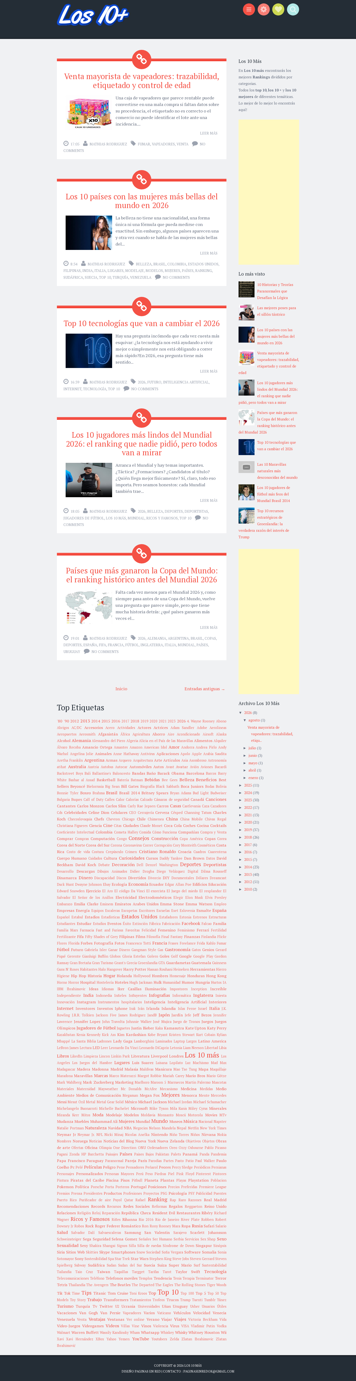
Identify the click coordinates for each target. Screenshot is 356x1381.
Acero (110, 727)
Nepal (181, 1128)
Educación (217, 884)
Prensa (76, 1193)
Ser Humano (162, 1239)
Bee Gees (170, 780)
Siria (61, 1252)
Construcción (164, 838)
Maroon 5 (158, 1082)
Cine (108, 825)
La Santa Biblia (83, 1041)
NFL (99, 1134)
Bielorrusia (95, 786)
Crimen (131, 851)
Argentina (178, 638)
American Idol (155, 747)
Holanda (124, 975)
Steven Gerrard (202, 1258)
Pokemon (65, 1186)
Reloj (96, 1213)
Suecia (91, 277)
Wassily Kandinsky (114, 1332)
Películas (93, 1167)
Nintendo (159, 1134)
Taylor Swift (187, 1271)
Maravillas (83, 1075)
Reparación (111, 1213)
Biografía (147, 786)
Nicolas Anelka (137, 1134)
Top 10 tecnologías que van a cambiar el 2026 (142, 323)
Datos (210, 858)
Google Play (203, 956)
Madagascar (66, 1069)
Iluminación (155, 988)
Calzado (146, 799)
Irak (132, 1008)
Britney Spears (154, 793)
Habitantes (88, 969)
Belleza (144, 264)
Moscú (181, 1115)
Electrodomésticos (155, 897)
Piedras (160, 1173)
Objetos (208, 1141)
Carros (163, 806)
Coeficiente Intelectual (75, 832)
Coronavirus (132, 845)
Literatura (140, 1056)
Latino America (212, 1041)
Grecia (132, 963)
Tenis (177, 1278)
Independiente (69, 995)
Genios (208, 949)
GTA (161, 963)
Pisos (125, 1180)
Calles (110, 799)
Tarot (167, 1271)
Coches (189, 825)
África (125, 734)
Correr (148, 845)
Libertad (211, 1047)
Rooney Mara (169, 1226)
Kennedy (94, 1034)
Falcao (206, 923)
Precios (174, 1187)
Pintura (63, 1180)
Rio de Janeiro (167, 1219)
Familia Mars (67, 930)
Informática (181, 995)
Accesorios (93, 727)
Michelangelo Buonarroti (77, 1108)
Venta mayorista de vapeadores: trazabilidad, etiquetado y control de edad (141, 80)
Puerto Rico (67, 1200)
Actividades (126, 727)
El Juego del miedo (182, 891)
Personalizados (89, 1173)
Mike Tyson (158, 1108)
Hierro (221, 969)
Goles (164, 956)
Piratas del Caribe (87, 1180)
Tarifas (153, 1271)
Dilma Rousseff (213, 871)
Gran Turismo (102, 963)
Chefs (99, 819)
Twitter (106, 1306)
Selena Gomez (124, 1239)
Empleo (220, 904)
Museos (175, 1121)
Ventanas (115, 1319)
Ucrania (128, 1306)
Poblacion (218, 1180)
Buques (76, 799)
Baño (151, 773)
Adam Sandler (182, 727)
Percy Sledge (182, 1167)
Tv (95, 1306)
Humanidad (171, 982)
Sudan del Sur (130, 1265)
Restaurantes (188, 1213)
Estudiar (84, 923)
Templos (145, 1278)
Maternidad (86, 1089)
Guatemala (201, 962)
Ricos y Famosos (162, 518)
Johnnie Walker (139, 1021)
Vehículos (182, 1312)
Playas (181, 1180)
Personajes (65, 1173)
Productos (113, 1193)
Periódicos (202, 1167)
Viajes (180, 1319)
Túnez (221, 1300)
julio (252, 747)
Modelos (154, 270)
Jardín (177, 1015)
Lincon (104, 1056)
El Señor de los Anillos (92, 897)
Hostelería (105, 982)
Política (82, 1186)
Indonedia (104, 995)
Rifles (116, 1219)
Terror (220, 1278)
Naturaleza (96, 1128)
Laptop (179, 1041)
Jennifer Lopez (87, 1021)
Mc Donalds (131, 1089)
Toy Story (77, 1300)
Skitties (92, 1252)
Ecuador (156, 884)
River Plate (190, 1219)
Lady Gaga (122, 1041)
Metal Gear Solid (110, 1102)
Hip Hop (78, 975)
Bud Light (201, 793)
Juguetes (123, 1028)
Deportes (174, 511)
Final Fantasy (172, 936)
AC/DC (76, 727)
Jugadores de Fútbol (83, 518)
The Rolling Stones (190, 1285)
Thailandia (77, 1285)
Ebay (106, 884)
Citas (118, 825)
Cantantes (66, 806)
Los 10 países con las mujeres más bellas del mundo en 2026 (142, 200)
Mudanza (65, 1121)
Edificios (200, 884)
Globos (115, 956)
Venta (182, 144)
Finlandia (208, 936)
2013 (85, 721)
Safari (209, 1226)
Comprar (65, 838)
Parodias (155, 1160)
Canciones (216, 799)
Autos (158, 766)
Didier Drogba (142, 871)
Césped (177, 812)
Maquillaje (218, 1069)
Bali (88, 773)
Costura (98, 851)
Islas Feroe (187, 1008)
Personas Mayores (119, 1173)
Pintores (219, 1173)
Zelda (174, 1339)
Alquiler (220, 740)
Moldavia (148, 1115)
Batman (137, 780)
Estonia (185, 917)
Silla (132, 1245)
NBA (128, 1128)
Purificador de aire (95, 1200)
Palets (176, 1154)
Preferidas (189, 1187)
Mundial (136, 518)
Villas (125, 1326)
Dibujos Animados (112, 871)
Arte (158, 760)
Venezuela (140, 277)
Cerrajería (146, 812)
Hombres (160, 975)
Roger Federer (107, 1226)
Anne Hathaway (126, 753)
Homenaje (178, 976)
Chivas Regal (215, 819)
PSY (191, 1193)
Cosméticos (206, 845)
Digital (193, 871)
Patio (190, 1160)
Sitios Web (75, 1252)
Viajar (166, 1319)
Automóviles (140, 766)
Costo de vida (78, 851)
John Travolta (113, 1021)
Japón (164, 1015)
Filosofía (153, 936)
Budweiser (218, 793)
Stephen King (160, 1258)
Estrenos (200, 917)
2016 (115, 721)
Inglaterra (151, 644)
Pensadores (135, 1167)
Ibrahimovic (76, 989)
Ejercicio (93, 890)
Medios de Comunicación (98, 1095)
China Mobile (191, 819)
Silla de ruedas (149, 1245)
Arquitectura (143, 760)
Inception (199, 989)
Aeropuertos (67, 734)
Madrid (116, 1069)
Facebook (191, 923)
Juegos (207, 1021)
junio (253, 755)
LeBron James (68, 1047)
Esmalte (203, 910)
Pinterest (203, 1173)
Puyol (117, 1200)
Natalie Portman (70, 1128)
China (172, 819)
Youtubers (159, 1339)
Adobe (202, 727)
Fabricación (171, 923)
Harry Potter (134, 969)
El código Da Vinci (129, 891)
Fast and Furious (109, 930)
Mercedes (218, 1095)
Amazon (136, 747)
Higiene (63, 976)
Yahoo (111, 1339)
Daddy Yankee (171, 858)
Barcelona (195, 773)
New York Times (213, 1128)
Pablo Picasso (215, 1147)
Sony (79, 1258)
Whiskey (167, 1332)
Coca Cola (173, 825)
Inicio (121, 688)
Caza (205, 806)
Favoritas (132, 930)
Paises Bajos (144, 1154)
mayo (253, 762)
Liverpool (159, 1056)
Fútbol (132, 644)
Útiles (221, 1306)
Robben (207, 1219)
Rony (154, 1226)
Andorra (187, 747)
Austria (93, 767)
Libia (222, 1047)
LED (96, 1047)
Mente (204, 1095)
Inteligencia (154, 1002)
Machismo (201, 1062)
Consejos (139, 838)
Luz (188, 1062)
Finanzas (192, 936)
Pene (121, 1167)
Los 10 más (116, 518)
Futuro (154, 382)
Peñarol (151, 1167)
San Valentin (157, 1232)
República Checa (136, 1213)
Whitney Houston (204, 1332)
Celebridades (75, 812)
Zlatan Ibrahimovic (197, 1339)
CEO (132, 812)
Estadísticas (110, 917)
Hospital (87, 982)
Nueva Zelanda (171, 1141)
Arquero (125, 760)
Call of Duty (93, 799)
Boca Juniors (192, 786)
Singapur (204, 1245)
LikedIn (76, 1056)
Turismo (65, 1306)
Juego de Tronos (186, 1021)
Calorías (132, 799)
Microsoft (139, 1108)
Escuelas (163, 910)
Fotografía (103, 943)
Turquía (120, 277)
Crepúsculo (114, 851)
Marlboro (142, 1082)
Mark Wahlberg (69, 1082)
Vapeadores (163, 144)
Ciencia (95, 825)
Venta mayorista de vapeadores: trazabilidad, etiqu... (270, 734)
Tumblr (210, 1300)
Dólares (202, 878)
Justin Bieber (142, 1028)
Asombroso (198, 760)
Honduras (196, 975)
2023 (172, 721)
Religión (84, 1213)
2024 (248, 792)
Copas (210, 638)
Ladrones (104, 1041)
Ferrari (203, 930)
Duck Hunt (65, 884)
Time (76, 1293)
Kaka (159, 1028)
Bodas (209, 786)
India (87, 270)
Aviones (207, 767)
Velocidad (201, 1312)
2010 (248, 889)
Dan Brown (194, 858)
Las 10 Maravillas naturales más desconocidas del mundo (277, 471)
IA (224, 982)
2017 (125, 721)
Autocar (121, 767)
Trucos (172, 1299)
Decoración (123, 864)
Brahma (99, 793)
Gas (160, 949)
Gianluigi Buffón (95, 956)
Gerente (74, 956)
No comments (176, 277)
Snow (141, 1252)
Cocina (203, 825)
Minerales (217, 1108)
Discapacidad (104, 878)
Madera (83, 1069)
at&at (61, 767)
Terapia (188, 1278)
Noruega (80, 1141)
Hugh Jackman (140, 982)
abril (252, 770)
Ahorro (158, 734)
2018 (135, 721)
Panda (204, 1154)
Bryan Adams (180, 793)
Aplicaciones (167, 753)
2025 (248, 785)
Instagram (86, 1002)
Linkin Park (120, 1056)
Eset (174, 910)
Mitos (85, 1115)
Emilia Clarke (86, 904)
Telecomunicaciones (73, 1278)
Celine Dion (98, 812)
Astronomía (217, 760)
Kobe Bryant (158, 1034)
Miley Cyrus (197, 1108)
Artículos (171, 760)
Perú (139, 1173)
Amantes (121, 747)
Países (187, 270)
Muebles (81, 1121)
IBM (60, 989)
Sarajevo (180, 1232)
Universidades (149, 1306)
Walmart (63, 1332)
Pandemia (218, 1154)
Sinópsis (219, 1245)
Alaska (221, 734)
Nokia (221, 1134)
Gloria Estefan (134, 956)
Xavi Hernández (79, 1339)
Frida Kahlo (206, 943)
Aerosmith (87, 734)
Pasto (179, 1160)
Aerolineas (217, 727)
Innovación (66, 1002)
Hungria (202, 982)
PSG (164, 1193)
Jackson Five (106, 1015)
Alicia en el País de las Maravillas (166, 740)
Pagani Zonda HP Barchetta (80, 1154)
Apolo (185, 753)
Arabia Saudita (214, 753)
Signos (122, 1245)
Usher (195, 1306)
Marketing (124, 1082)
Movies (211, 1115)
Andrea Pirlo (206, 747)
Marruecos (176, 1082)
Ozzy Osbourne (191, 1147)
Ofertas (77, 1147)
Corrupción (163, 845)
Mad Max (218, 1062)
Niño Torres (179, 1134)
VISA (185, 1326)
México (131, 1101)
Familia (219, 923)
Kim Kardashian (131, 1034)
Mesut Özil (76, 1102)
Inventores (85, 1008)
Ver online (135, 1319)
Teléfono (97, 1278)
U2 (117, 1306)
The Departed (143, 1285)
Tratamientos (140, 1300)
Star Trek (122, 1258)
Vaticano (164, 1313)
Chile (141, 819)
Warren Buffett (85, 1332)
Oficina (91, 1147)
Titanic (99, 1293)
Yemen (124, 1339)
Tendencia (163, 1278)
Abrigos (63, 727)
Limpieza (91, 1056)
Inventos (105, 1008)
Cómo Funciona (164, 832)
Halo (102, 969)
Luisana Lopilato (169, 1062)
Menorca (189, 1095)
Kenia (81, 1034)
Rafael (140, 1200)
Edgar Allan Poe (178, 884)
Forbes (87, 943)
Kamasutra (174, 1028)
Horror (73, 982)
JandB (152, 1015)
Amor (174, 747)
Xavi (60, 1339)
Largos (191, 1041)
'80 (59, 721)
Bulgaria (63, 799)
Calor (120, 799)
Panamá (190, 1154)
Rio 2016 (146, 1219)
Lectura (86, 1047)
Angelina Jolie (81, 753)
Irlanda (153, 1008)
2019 (144, 721)
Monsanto (166, 1115)
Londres (176, 1056)
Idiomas (108, 989)
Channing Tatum (197, 812)
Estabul (77, 917)
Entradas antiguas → (205, 688)
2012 (74, 721)
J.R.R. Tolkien (83, 1015)
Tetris (62, 1284)
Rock (89, 1226)
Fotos (119, 943)
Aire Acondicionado (184, 734)
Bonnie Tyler (67, 793)
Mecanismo (169, 1089)
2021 (163, 721)
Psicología (178, 1193)
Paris (142, 1160)
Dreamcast (218, 878)
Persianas (218, 1167)
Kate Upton (195, 1028)
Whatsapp (150, 1332)
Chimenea (156, 819)
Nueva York (145, 1141)
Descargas (86, 871)
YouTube (140, 1339)
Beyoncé (77, 786)
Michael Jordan (180, 1102)
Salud (62, 1232)
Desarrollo (65, 871)
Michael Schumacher (209, 1102)
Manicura (163, 1069)
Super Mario (180, 1265)
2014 (95, 721)
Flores (62, 943)
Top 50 (213, 1293)
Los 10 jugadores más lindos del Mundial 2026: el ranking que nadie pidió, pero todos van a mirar (141, 444)
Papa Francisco (71, 1160)
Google (185, 956)
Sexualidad (67, 1245)
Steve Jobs (180, 1258)
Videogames (93, 1325)
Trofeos (159, 1300)
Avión (194, 767)
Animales (103, 753)
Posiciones (157, 1186)
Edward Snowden (71, 891)
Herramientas (202, 969)
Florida (73, 943)
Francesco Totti (138, 943)
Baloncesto (121, 773)
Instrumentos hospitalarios (120, 1002)
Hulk (158, 982)
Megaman (130, 1095)
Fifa (102, 644)
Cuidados (95, 858)
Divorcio (154, 878)
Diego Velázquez (171, 871)
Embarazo (64, 904)
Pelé (79, 1167)
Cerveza (162, 812)
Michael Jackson (152, 1101)
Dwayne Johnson (88, 884)
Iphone (121, 1008)
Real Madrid (215, 1199)
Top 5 (200, 1293)
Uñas (166, 1306)
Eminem (106, 904)
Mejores (170, 1094)
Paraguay (94, 1160)
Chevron (113, 819)
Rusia (197, 1226)
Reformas (159, 1206)
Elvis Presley (215, 897)
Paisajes (112, 1154)
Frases (173, 943)
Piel (171, 1173)
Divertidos (137, 877)
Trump (185, 1300)
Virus (174, 1325)
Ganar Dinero (119, 949)
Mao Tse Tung (185, 1069)
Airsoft (208, 734)
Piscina (112, 1180)
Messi (62, 1101)
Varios (149, 1312)
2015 (105, 721)
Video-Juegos (68, 1325)
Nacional (206, 1121)
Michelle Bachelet (114, 1108)
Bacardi (220, 767)
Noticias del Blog (118, 1141)
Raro (182, 1200)
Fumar (144, 144)
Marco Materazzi (122, 1075)
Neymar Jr (66, 1134)
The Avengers (97, 1285)
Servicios (192, 1239)
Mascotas (219, 1082)
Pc (72, 1167)
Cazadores (218, 806)
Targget (138, 1271)
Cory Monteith (184, 845)
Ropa (186, 1226)
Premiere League (212, 1187)
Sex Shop (208, 1239)
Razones (194, 1200)
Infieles (120, 995)
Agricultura (141, 734)
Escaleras (112, 910)
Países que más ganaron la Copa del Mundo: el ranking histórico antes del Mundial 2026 (142, 575)
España (90, 644)
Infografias (159, 995)
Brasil (159, 264)
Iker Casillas (129, 988)
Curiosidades (132, 858)
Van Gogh (88, 1312)
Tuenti (197, 1300)
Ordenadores (157, 1147)
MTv (222, 1115)
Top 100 (187, 1293)
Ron (145, 1226)
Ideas (93, 988)
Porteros (122, 1187)
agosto (254, 720)
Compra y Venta (213, 832)
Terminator (205, 1278)
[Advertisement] (269, 192)
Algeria (132, 740)
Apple (197, 753)
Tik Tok (63, 1293)
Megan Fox (150, 1095)
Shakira (95, 1245)
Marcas (101, 1075)
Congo (122, 838)
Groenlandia (147, 963)
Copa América (191, 838)
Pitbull (137, 1180)
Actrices (161, 727)
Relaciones (66, 1213)
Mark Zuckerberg (98, 1082)
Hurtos (216, 982)
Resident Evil (163, 1213)
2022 (248, 807)
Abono (221, 721)
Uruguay (71, 651)
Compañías (188, 832)
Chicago (128, 819)
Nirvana (208, 1134)
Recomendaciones (73, 1206)
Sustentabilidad (214, 1265)
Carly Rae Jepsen (141, 806)
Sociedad (153, 1252)
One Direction (124, 1147)
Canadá (197, 799)
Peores (165, 1167)
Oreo (173, 1147)
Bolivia (221, 786)
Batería (123, 780)
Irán (141, 1008)
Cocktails (218, 825)
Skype (104, 1252)
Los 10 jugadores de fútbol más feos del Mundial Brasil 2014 (273, 494)
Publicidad (204, 1193)
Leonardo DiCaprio (154, 1047)
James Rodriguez (132, 1015)
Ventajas (97, 1319)
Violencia (160, 1326)
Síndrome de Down (178, 1245)
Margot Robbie (150, 1075)
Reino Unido (215, 1206)
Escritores (147, 910)
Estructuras (217, 917)
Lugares (116, 270)
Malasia (131, 1069)
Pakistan (162, 1154)
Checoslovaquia (80, 819)
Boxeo (85, 793)
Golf (174, 956)
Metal (90, 1102)
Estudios (99, 923)
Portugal (139, 1186)
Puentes (220, 1193)
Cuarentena (217, 851)
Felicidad (149, 930)
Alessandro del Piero (108, 740)
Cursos (152, 858)
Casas (175, 806)
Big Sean (112, 786)
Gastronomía (177, 949)
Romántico (131, 1226)
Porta (109, 1187)
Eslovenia (187, 910)
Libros (63, 1056)
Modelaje (134, 270)
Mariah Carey (173, 1075)
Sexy (84, 1245)
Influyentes (138, 995)
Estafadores (168, 917)
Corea (221, 838)
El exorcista (155, 891)
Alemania (156, 638)
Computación (103, 838)
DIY (166, 877)
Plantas (167, 1180)
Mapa (203, 1069)
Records (98, 1206)
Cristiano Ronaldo (157, 851)
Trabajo (94, 1299)
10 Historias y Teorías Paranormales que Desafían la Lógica (275, 291)
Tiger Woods (217, 1285)
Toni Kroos (138, 1293)
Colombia (176, 264)
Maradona (65, 1075)
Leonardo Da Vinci (123, 1047)
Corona (116, 845)
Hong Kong (216, 975)
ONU (142, 1147)
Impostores (179, 989)
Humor (188, 982)
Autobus (107, 767)
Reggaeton (193, 1206)
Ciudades (131, 825)
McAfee (151, 1089)
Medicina (189, 1088)
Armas (111, 760)
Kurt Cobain (205, 1034)
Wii (223, 1332)
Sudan (111, 1265)
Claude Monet (151, 825)
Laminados (163, 1041)
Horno (62, 982)
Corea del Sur (98, 845)
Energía (83, 910)
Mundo (159, 1121)
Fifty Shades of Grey (101, 936)
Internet (72, 388)
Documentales (182, 878)
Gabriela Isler (96, 949)
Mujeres (172, 270)
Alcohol (63, 740)
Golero (152, 956)
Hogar (109, 975)
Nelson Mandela (162, 1128)
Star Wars (139, 1258)
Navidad (115, 1128)
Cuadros (199, 851)
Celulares (119, 812)
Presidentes (93, 1193)
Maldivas (147, 1069)
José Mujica (162, 1021)
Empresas (65, 910)
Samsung (132, 1232)
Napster (220, 1121)
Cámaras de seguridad (171, 799)
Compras (82, 838)
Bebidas (152, 779)
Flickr (221, 936)
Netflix (193, 1128)
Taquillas (121, 1271)
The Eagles (164, 1285)
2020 (153, 721)
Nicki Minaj (113, 1134)
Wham (135, 1332)
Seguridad (101, 1239)
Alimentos (203, 740)
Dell (140, 865)
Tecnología (94, 388)
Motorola (195, 1115)
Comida (145, 832)
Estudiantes (66, 923)
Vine (135, 1326)
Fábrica (155, 923)
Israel (202, 1008)
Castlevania (191, 806)
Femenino (167, 930)
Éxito (127, 923)
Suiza (162, 1265)
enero (253, 777)
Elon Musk (194, 897)
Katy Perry (216, 1028)
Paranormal (114, 1160)
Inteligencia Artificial (186, 382)
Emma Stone (172, 904)
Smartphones (123, 1252)
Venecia (219, 1312)
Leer (104, 1047)
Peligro (109, 1167)
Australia (77, 766)
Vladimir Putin (203, 1326)
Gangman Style (144, 949)
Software (192, 1252)
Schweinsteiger (69, 1239)
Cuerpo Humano (72, 858)
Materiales (65, 1089)
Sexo (221, 1239)
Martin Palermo (198, 1082)
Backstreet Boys (70, 773)
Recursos (114, 1206)
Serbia (179, 1239)
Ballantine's (101, 773)
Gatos (196, 949)
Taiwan (103, 1271)
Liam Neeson (193, 1047)
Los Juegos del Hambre (92, 1062)
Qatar (128, 1200)
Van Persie (110, 1312)
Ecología (119, 884)
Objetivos (193, 1141)
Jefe (188, 1015)
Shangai (109, 1245)
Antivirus (147, 753)
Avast (170, 767)
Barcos (211, 773)
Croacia (185, 851)
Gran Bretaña (80, 963)
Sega (87, 1239)
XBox (100, 1339)
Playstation (198, 1180)
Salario (221, 1226)
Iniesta (221, 995)
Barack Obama (171, 773)
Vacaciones (67, 1312)
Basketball (106, 779)
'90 (66, 721)
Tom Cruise (118, 1293)
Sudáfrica (73, 277)
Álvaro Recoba (69, 747)
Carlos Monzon (90, 806)
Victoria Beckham (202, 1319)
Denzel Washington (162, 865)
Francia (116, 644)
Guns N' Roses (68, 969)
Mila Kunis (178, 1108)
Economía (138, 884)
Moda (98, 1115)
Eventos (114, 923)
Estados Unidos (203, 264)
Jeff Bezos (202, 1015)
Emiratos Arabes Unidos (137, 904)
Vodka (221, 1326)
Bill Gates (130, 786)
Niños (195, 1134)
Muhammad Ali (103, 1121)
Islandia (169, 1008)
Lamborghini (144, 1041)
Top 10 (105, 277)
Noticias (95, 1141)
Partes (168, 1160)
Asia (184, 760)
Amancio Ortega (97, 747)
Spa (111, 1258)
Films (140, 936)
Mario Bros (195, 1075)
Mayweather (108, 1089)
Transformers (115, 1299)
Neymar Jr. (86, 1134)
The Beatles (120, 1284)
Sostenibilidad (96, 1258)
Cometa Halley (126, 832)
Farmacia (87, 930)
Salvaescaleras (109, 1232)
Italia (100, 270)
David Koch (85, 864)
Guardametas (178, 962)
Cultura (110, 858)
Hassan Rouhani (159, 969)
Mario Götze (216, 1075)
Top (152, 1293)
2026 (142, 382)
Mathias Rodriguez (108, 144)
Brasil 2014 (129, 793)
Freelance (188, 943)
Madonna (100, 1069)
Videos (112, 1325)
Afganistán (108, 734)
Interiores (217, 1002)
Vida (222, 1319)
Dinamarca (67, 877)
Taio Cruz (84, 1271)
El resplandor (210, 891)
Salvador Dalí (83, 1232)
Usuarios (208, 1306)
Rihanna (129, 1219)
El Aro (107, 891)
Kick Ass (109, 1034)
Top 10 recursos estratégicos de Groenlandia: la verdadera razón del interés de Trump (264, 523)
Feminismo (186, 930)
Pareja (130, 1160)
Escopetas (129, 910)
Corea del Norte (71, 845)
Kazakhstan (66, 1034)
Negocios (140, 1128)
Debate (104, 865)
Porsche (97, 1187)
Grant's (120, 963)
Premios (63, 1193)
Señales (145, 1239)
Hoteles (121, 982)
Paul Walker (205, 1160)
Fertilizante (66, 936)
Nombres (64, 1141)
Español (63, 917)
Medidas (206, 1089)
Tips (86, 1292)
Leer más (208, 133)
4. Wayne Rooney (201, 721)
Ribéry (207, 1213)
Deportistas (196, 511)
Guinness (219, 963)
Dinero (86, 877)
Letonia (176, 1047)
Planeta (151, 1180)
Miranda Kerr (68, 1115)
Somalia (209, 1252)
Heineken (181, 969)
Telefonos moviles (122, 1278)
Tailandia (64, 1271)
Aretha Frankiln (70, 760)
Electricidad (126, 897)
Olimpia (105, 1147)
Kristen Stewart (181, 1034)
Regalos (176, 1206)
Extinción (140, 923)
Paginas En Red (148, 1371)
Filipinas (72, 270)
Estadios (92, 917)
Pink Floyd (185, 1173)
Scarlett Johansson (208, 1232)
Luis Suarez (143, 1062)
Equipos (97, 910)
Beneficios (206, 779)
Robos (79, 1226)
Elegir (178, 897)
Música (190, 1121)
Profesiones (132, 1193)
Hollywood (141, 976)
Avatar (182, 766)
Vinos (146, 1325)
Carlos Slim (116, 806)
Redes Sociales (136, 1206)
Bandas (138, 773)
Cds (59, 812)
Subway (80, 1265)
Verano (153, 1319)
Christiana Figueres (72, 825)
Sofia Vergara (172, 1252)
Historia (95, 975)
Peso (149, 1173)
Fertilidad (218, 930)
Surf (197, 1265)
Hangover (114, 969)
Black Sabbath (167, 786)
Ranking (203, 270)
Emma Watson (199, 904)
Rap (173, 1200)
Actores (144, 727)
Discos (121, 878)
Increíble (218, 988)
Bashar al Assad (82, 780)
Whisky (181, 1332)
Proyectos (151, 1193)
